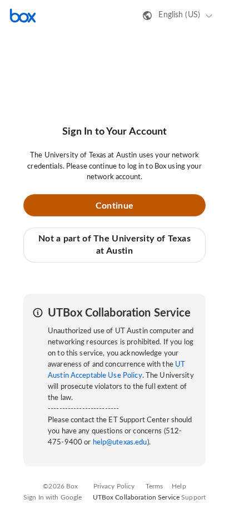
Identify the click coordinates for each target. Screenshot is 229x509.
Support (193, 497)
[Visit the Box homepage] (23, 15)
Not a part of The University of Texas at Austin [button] (114, 244)
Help (179, 486)
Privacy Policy (114, 486)
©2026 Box (60, 486)
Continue (114, 205)
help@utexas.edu (120, 442)
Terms (154, 486)
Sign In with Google (52, 497)
